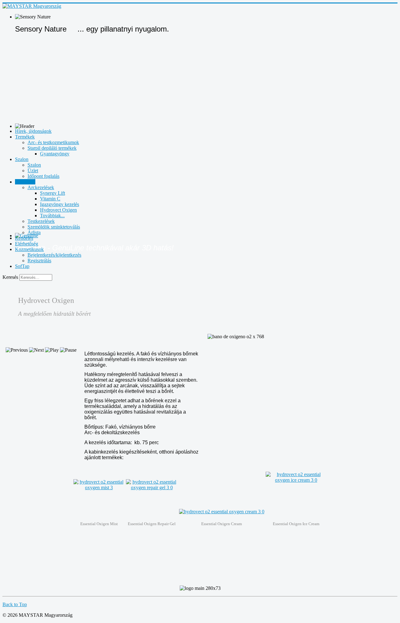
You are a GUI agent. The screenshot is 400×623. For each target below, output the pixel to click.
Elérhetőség (26, 243)
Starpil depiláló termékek (52, 148)
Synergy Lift (52, 193)
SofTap (22, 266)
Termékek (25, 136)
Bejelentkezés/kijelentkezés (54, 255)
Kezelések (25, 181)
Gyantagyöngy (54, 153)
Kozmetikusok (29, 249)
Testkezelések (41, 221)
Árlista (34, 232)
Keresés (10, 277)
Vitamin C (50, 198)
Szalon (21, 159)
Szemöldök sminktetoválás (54, 226)
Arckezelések (41, 187)
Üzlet (33, 170)
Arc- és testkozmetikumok (53, 142)
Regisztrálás (39, 260)
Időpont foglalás (43, 176)
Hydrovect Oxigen (58, 210)
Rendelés (24, 238)
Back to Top (14, 604)
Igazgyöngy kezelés (59, 204)
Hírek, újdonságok (33, 131)
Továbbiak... (52, 215)
